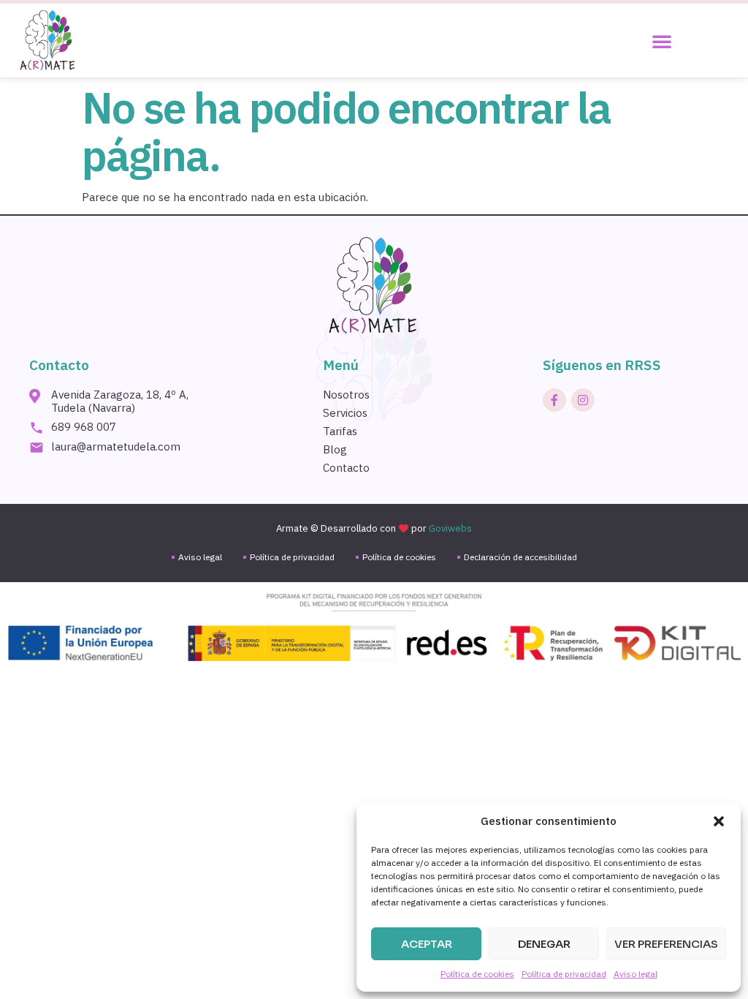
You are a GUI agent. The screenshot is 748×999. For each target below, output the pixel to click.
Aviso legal (635, 973)
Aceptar (426, 944)
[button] (718, 821)
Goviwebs (450, 528)
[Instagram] (583, 400)
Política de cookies (477, 973)
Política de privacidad (564, 973)
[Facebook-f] (554, 400)
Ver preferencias (666, 944)
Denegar (544, 944)
